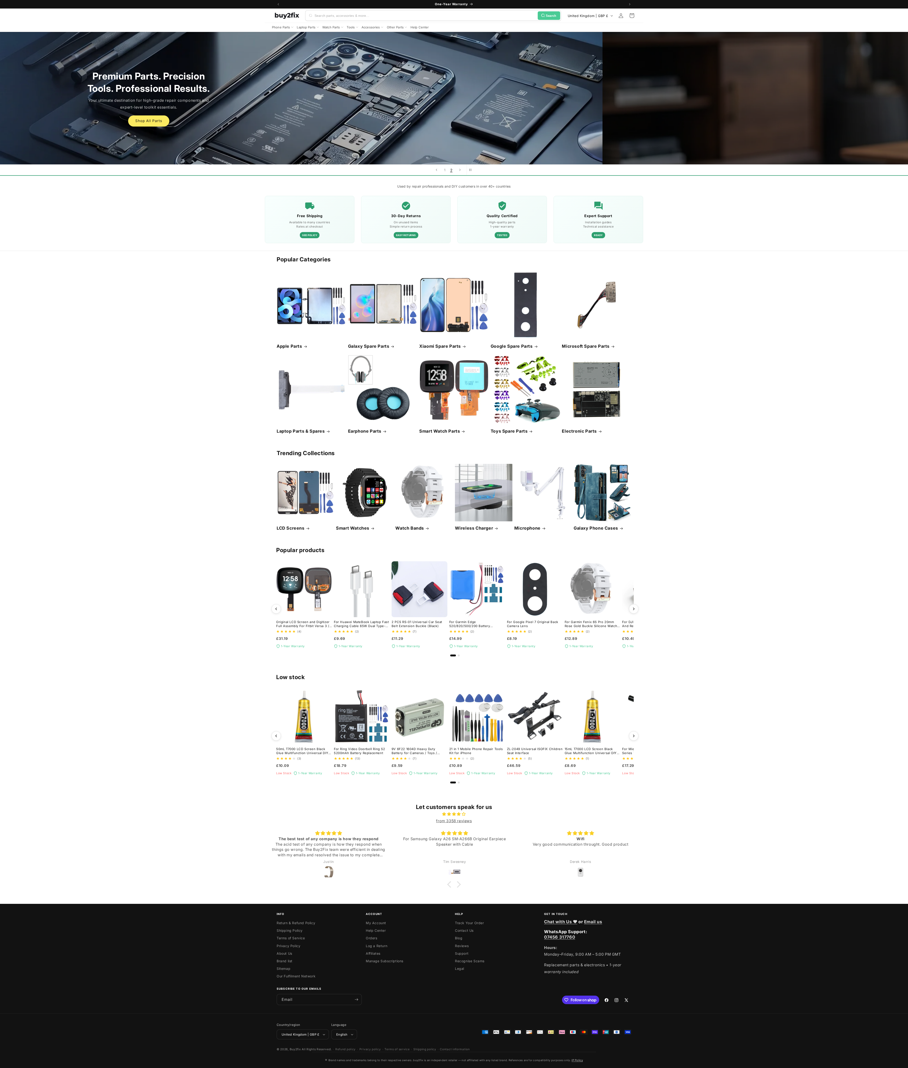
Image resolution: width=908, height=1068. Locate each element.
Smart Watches (352, 528)
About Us (284, 953)
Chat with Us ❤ (560, 921)
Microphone (527, 528)
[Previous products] (276, 609)
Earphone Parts (364, 431)
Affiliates (373, 953)
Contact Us (464, 930)
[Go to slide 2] (459, 655)
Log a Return (376, 946)
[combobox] (425, 16)
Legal (459, 969)
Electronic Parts (579, 431)
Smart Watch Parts (439, 431)
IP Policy (577, 1060)
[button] (632, 15)
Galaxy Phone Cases (596, 528)
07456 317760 (559, 937)
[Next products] (633, 609)
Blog (458, 938)
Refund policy (345, 1049)
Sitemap (283, 969)
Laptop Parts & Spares (301, 431)
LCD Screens (291, 528)
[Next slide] (460, 170)
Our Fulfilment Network (296, 976)
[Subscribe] (356, 999)
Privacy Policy (288, 946)
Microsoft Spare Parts (586, 346)
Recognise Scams (470, 961)
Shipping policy (424, 1049)
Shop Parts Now (454, 114)
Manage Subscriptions (384, 961)
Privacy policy (370, 1049)
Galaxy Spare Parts (368, 346)
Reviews (462, 946)
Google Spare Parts (512, 346)
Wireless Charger (474, 528)
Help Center (376, 930)
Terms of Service (291, 938)
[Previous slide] (436, 170)
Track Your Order (469, 923)
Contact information (455, 1049)
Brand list (284, 961)
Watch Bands (409, 528)
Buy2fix (295, 1049)
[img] (454, 814)
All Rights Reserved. (317, 1049)
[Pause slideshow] (472, 170)
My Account (376, 923)
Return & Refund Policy (296, 923)
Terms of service (397, 1049)
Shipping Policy (290, 930)
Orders (371, 938)
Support (461, 953)
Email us (593, 921)
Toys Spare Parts (509, 431)
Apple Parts (289, 346)
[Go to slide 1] (453, 655)
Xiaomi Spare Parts (440, 346)
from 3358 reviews (454, 820)
